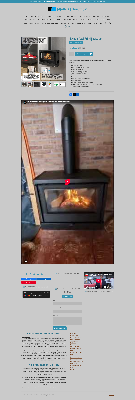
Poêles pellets (74, 335)
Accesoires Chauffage (76, 352)
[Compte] (101, 23)
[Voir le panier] (110, 23)
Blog (71, 354)
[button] (24, 84)
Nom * (54, 300)
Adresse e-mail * (57, 307)
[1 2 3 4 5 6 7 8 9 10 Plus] (71, 54)
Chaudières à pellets (75, 337)
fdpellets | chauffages (72, 9)
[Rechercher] (105, 23)
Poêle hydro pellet (75, 339)
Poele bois (73, 343)
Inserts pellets (74, 341)
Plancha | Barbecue (75, 348)
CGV (71, 367)
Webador (111, 395)
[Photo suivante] (63, 58)
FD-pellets (73, 333)
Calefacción (27, 337)
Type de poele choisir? (76, 358)
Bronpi (23, 337)
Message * (55, 315)
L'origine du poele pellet (76, 361)
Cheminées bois (74, 346)
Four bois (72, 350)
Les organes (73, 363)
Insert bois (73, 344)
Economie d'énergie (75, 365)
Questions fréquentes (76, 359)
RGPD (72, 369)
